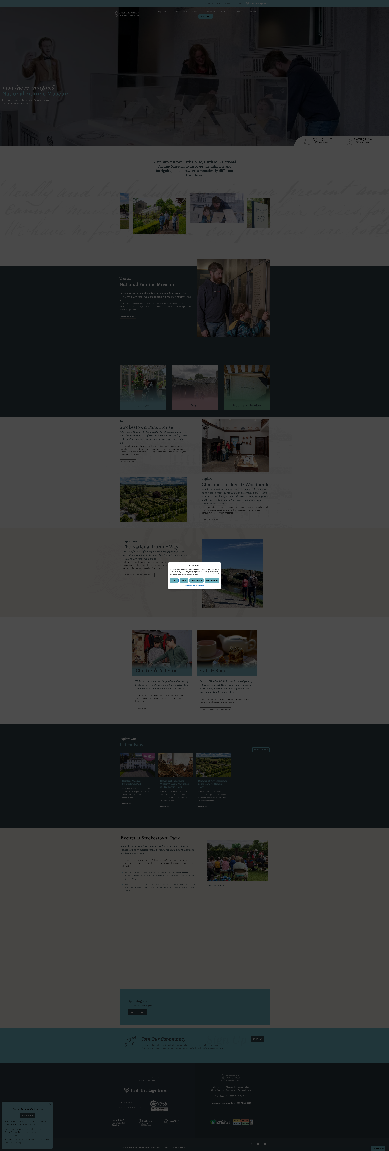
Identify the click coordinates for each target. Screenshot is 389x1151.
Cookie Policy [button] (188, 585)
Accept (174, 580)
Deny (184, 580)
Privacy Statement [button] (198, 585)
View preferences (196, 580)
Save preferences (212, 580)
